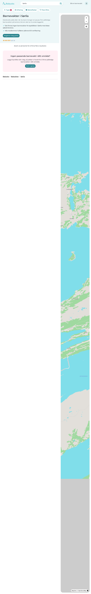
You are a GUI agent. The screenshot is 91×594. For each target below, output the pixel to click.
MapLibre (74, 590)
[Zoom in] (86, 18)
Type (8, 10)
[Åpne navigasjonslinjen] (86, 3)
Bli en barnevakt (76, 3)
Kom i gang (30, 66)
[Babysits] (8, 3)
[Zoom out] (86, 21)
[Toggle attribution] (88, 591)
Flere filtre (45, 10)
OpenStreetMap (82, 590)
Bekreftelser (32, 10)
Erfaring (19, 10)
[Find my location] (86, 26)
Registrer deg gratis (11, 35)
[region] (75, 304)
